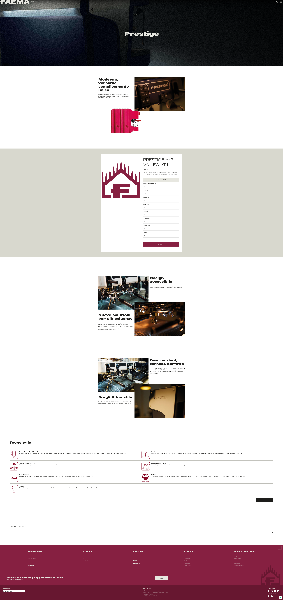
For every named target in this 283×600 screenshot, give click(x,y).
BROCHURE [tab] (14, 526)
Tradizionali (31, 556)
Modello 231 (237, 563)
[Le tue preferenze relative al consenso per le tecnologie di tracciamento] (280, 597)
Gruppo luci (146, 225)
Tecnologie (31, 565)
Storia (185, 556)
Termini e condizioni (239, 565)
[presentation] (141, 300)
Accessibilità (237, 568)
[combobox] (161, 186)
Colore (145, 232)
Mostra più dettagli (161, 179)
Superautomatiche (32, 560)
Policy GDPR (237, 556)
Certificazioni (187, 560)
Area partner (187, 568)
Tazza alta (146, 204)
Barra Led (146, 211)
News (135, 560)
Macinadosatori (32, 558)
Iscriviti (162, 578)
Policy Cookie (237, 558)
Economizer (146, 218)
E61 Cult (85, 558)
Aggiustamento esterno (149, 183)
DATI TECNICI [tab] (22, 526)
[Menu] (281, 2)
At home (33, 2)
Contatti (136, 566)
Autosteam (146, 197)
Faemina (85, 556)
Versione (145, 190)
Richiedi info (161, 244)
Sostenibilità (187, 563)
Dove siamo (187, 558)
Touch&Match (86, 560)
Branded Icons (137, 556)
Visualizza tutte (265, 500)
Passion (136, 563)
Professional (42, 2)
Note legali (236, 560)
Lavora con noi (187, 565)
